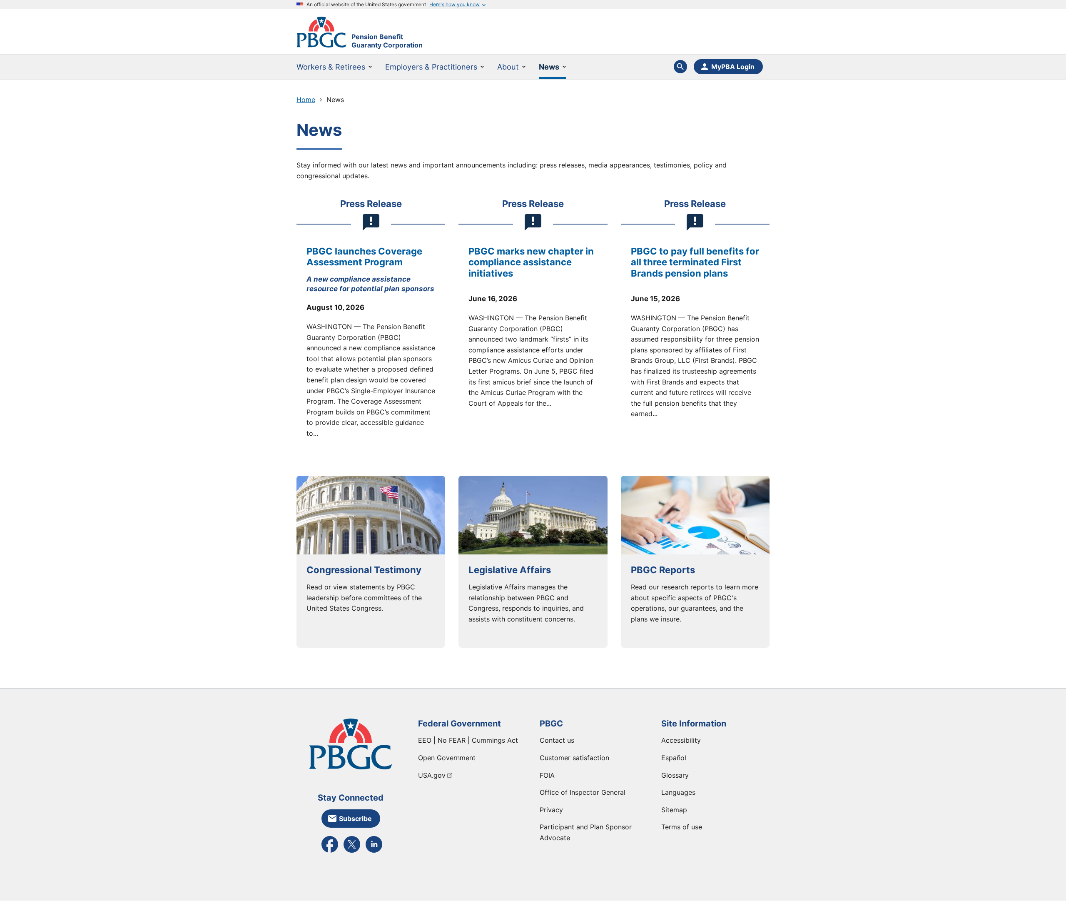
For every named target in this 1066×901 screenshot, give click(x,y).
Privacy (551, 810)
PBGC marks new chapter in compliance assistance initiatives (531, 262)
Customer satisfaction (574, 758)
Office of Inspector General (582, 792)
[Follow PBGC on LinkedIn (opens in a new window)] (374, 852)
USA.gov (432, 775)
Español (673, 758)
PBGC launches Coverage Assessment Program (364, 256)
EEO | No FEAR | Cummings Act (468, 740)
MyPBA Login (733, 66)
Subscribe (355, 818)
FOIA (547, 775)
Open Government (447, 758)
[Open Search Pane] (680, 66)
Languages (678, 792)
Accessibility (681, 740)
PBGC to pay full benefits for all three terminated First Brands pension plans (695, 262)
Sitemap (674, 810)
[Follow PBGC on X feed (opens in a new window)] (352, 852)
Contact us (557, 740)
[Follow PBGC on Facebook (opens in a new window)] (330, 852)
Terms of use (681, 827)
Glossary (675, 775)
